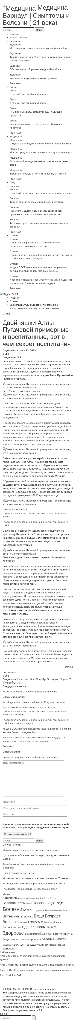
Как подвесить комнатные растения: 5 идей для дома (34, 883)
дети (23, 944)
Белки (28, 903)
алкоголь (14, 939)
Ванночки (57, 910)
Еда (25, 926)
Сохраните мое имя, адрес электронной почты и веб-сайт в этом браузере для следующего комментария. (36, 825)
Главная (14, 34)
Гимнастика (35, 922)
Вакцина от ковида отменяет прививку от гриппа (38, 173)
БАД (12, 182)
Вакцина (49, 910)
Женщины (37, 926)
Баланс (53, 898)
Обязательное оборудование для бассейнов (36, 69)
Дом (19, 927)
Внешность (27, 916)
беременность (54, 938)
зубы (39, 944)
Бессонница (43, 902)
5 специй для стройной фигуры (28, 94)
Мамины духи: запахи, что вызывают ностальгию (31, 850)
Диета (13, 87)
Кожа (43, 933)
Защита (51, 927)
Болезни (14, 186)
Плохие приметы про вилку (18, 873)
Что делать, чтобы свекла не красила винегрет (30, 888)
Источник (68, 666)
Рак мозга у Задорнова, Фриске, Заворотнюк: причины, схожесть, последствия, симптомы (36, 212)
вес (17, 944)
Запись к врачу (18, 37)
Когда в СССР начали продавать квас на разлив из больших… (36, 970)
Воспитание (9, 672)
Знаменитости (32, 933)
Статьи (14, 235)
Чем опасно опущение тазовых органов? (33, 78)
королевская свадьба (53, 944)
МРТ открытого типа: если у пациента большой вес (39, 48)
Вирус (65, 910)
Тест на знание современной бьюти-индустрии (37, 201)
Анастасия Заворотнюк (28, 898)
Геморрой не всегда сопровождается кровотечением (40, 193)
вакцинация (8, 944)
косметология (10, 948)
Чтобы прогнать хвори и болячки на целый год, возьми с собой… (37, 964)
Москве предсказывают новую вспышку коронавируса (41, 152)
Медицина (16, 136)
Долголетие (10, 927)
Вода (39, 915)
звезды (31, 944)
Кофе (50, 933)
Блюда (59, 903)
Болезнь (28, 910)
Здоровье (15, 41)
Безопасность (14, 902)
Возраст (53, 916)
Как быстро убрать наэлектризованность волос (30, 691)
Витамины (12, 916)
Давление (48, 922)
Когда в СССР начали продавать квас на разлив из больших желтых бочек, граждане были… (39, 268)
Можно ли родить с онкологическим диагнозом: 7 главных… (37, 878)
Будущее (40, 910)
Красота (57, 933)
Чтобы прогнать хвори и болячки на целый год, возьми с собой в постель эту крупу (41, 256)
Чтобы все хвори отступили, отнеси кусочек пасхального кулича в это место (35, 244)
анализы (23, 939)
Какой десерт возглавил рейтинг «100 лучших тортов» (34, 702)
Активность (10, 898)
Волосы (9, 921)
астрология (34, 939)
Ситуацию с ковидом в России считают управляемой (40, 143)
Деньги (57, 922)
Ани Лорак (44, 898)
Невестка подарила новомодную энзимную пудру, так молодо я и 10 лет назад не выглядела (41, 281)
